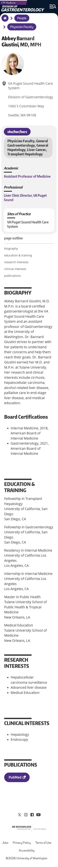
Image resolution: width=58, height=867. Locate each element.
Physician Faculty (21, 27)
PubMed (15, 777)
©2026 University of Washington (26, 858)
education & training (18, 255)
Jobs (5, 843)
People (21, 18)
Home (4, 20)
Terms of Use (43, 843)
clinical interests (15, 269)
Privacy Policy (22, 843)
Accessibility (26, 850)
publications (12, 276)
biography (11, 248)
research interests (16, 262)
